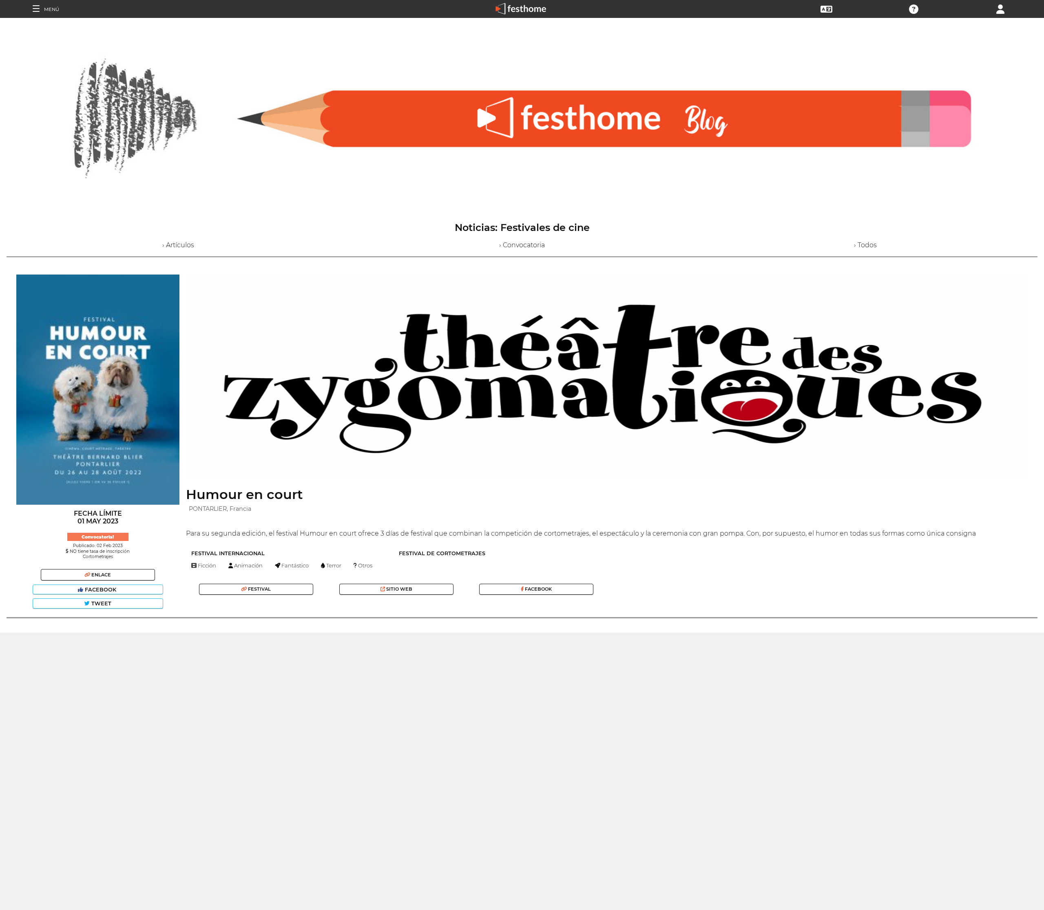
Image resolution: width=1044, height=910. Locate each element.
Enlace (100, 575)
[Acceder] (1000, 8)
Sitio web (398, 589)
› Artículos (178, 245)
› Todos (865, 245)
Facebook (100, 590)
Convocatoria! (98, 537)
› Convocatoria (522, 245)
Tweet (100, 603)
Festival (259, 589)
